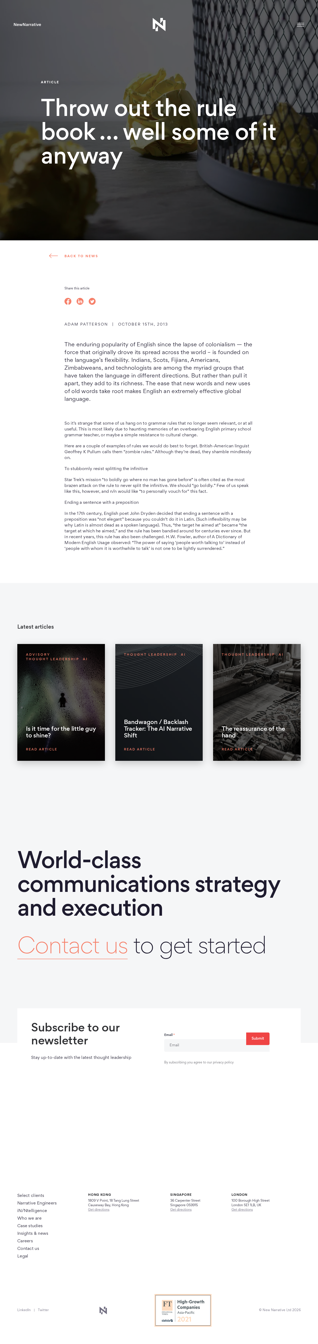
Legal (22, 1256)
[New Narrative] (27, 24)
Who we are (29, 1218)
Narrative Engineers (37, 1203)
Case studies (30, 1226)
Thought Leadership (52, 659)
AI (85, 659)
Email (169, 1035)
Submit (258, 1039)
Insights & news (32, 1234)
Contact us (72, 948)
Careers (25, 1241)
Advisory (38, 654)
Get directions (98, 1209)
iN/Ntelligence (32, 1211)
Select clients (30, 1196)
